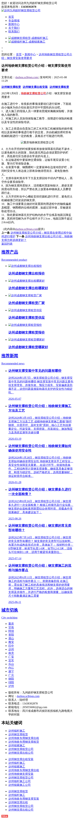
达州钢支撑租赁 (11, 86)
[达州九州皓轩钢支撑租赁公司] (20, 10)
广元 (11, 675)
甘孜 (11, 627)
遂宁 (11, 671)
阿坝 (11, 631)
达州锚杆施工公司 (19, 781)
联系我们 (14, 31)
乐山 (11, 664)
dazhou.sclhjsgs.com (27, 77)
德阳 (11, 678)
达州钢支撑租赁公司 (20, 749)
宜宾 (11, 660)
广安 (11, 656)
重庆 (11, 623)
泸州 (11, 686)
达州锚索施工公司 (19, 784)
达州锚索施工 (16, 745)
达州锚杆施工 (16, 730)
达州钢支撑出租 (18, 802)
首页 (11, 16)
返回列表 (7, 243)
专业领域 (14, 20)
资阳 (11, 634)
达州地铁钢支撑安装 (20, 773)
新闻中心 (14, 24)
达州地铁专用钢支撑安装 (23, 798)
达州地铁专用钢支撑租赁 (23, 741)
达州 (11, 649)
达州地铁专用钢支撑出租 (23, 738)
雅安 (11, 642)
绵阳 (11, 682)
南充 (11, 653)
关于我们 (14, 27)
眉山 (11, 638)
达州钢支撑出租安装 (35, 86)
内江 (11, 667)
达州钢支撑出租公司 (20, 752)
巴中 (11, 645)
